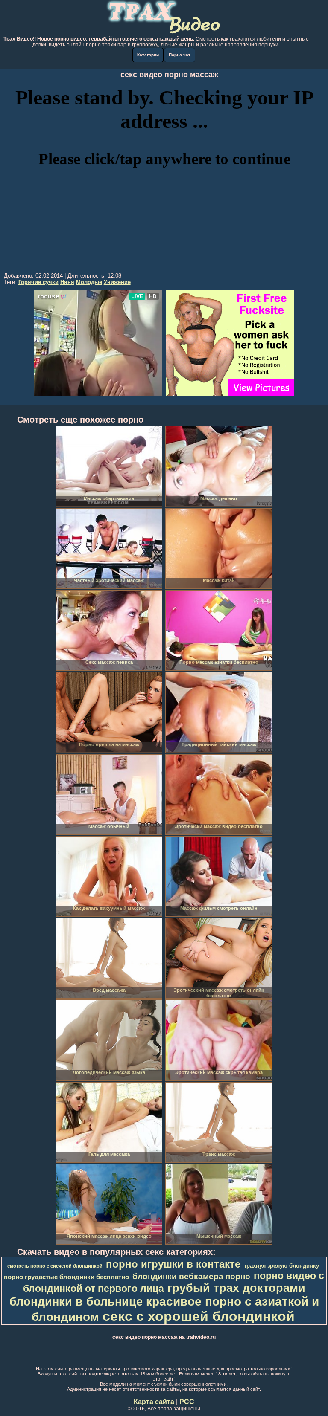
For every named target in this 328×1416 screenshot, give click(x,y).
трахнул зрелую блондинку (281, 1266)
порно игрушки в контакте (173, 1264)
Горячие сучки (38, 282)
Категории (148, 54)
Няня (67, 282)
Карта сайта (154, 1401)
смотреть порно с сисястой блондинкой (54, 1265)
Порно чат (179, 54)
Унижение (117, 282)
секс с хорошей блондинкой (198, 1316)
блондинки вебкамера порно (191, 1276)
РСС (186, 1401)
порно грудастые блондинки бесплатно (66, 1277)
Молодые (89, 282)
